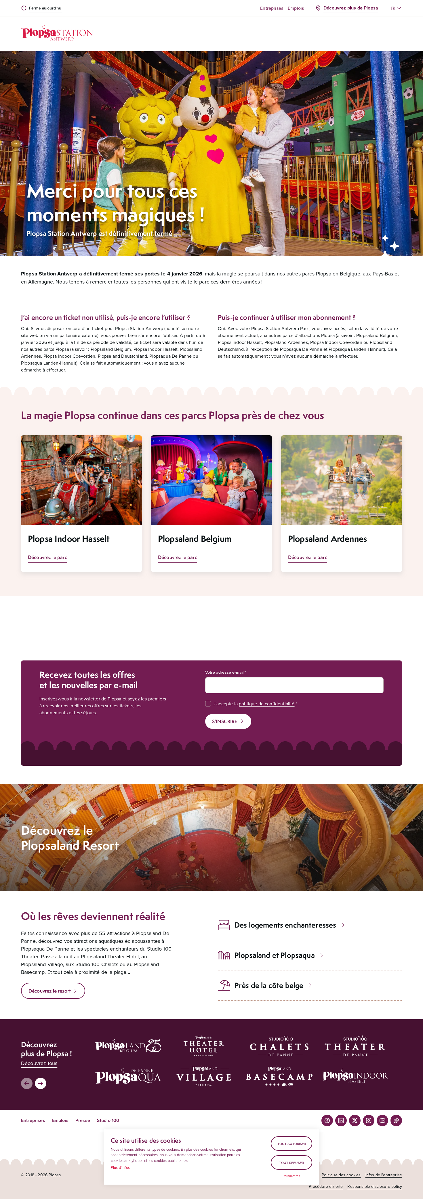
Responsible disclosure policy (374, 1186)
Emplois (296, 8)
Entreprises (271, 8)
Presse (82, 1120)
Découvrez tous (39, 1063)
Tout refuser (291, 1162)
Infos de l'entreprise (383, 1175)
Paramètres (292, 1176)
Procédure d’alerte (326, 1186)
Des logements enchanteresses (285, 925)
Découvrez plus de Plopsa (350, 8)
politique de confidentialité (266, 703)
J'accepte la (254, 703)
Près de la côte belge (269, 985)
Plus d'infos (120, 1167)
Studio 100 (108, 1120)
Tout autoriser (291, 1143)
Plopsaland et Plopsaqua (275, 955)
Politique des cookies (341, 1175)
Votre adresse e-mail (224, 672)
